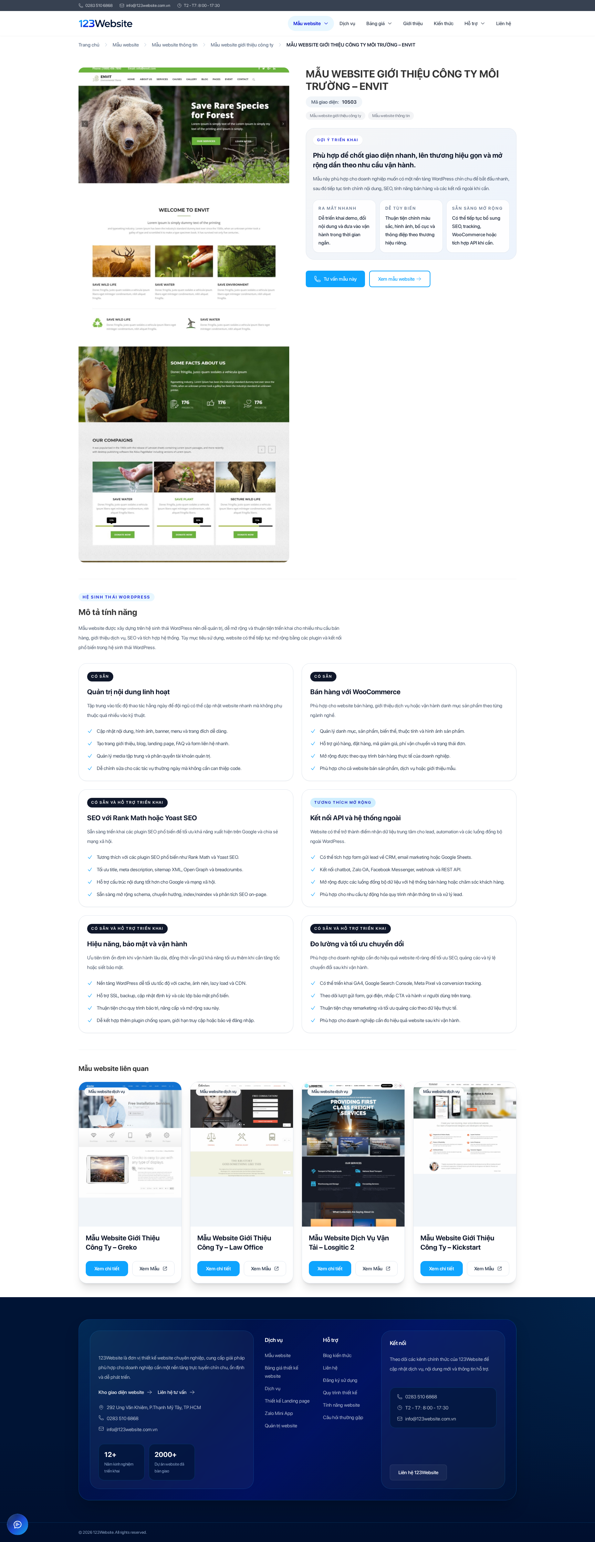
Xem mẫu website (396, 279)
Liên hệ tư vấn (172, 1392)
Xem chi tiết (106, 1268)
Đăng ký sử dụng (340, 1380)
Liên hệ (503, 23)
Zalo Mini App (279, 1413)
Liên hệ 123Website (418, 1472)
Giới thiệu (413, 23)
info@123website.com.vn (148, 5)
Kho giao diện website (121, 1392)
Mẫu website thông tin (175, 45)
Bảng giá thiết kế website (281, 1372)
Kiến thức (443, 23)
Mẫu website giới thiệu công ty (242, 45)
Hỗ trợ (471, 23)
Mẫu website (307, 23)
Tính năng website (341, 1405)
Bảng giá (375, 23)
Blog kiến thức (337, 1355)
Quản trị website (281, 1425)
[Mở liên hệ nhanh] (17, 1524)
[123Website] (106, 23)
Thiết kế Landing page (287, 1401)
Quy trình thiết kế (340, 1392)
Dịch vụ (347, 23)
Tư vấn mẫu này (340, 279)
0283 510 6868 (99, 5)
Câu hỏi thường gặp (343, 1417)
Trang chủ (89, 45)
